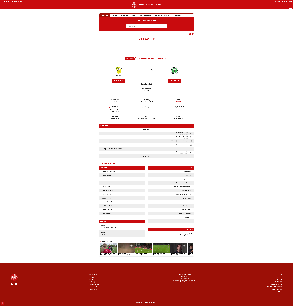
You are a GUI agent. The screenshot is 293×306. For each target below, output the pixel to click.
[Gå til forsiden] (146, 5)
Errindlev (118, 75)
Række (146, 99)
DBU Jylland (278, 282)
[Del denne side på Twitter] (193, 34)
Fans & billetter (17, 1)
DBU (281, 274)
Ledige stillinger (94, 284)
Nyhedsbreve (93, 274)
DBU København (276, 284)
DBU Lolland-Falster (274, 287)
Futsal (280, 291)
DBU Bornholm (277, 277)
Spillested (114, 106)
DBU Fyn (279, 279)
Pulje (179, 99)
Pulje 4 (178, 101)
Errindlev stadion (114, 108)
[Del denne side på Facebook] (190, 34)
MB (174, 75)
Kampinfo (129, 59)
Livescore (178, 15)
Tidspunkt (146, 116)
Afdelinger (92, 279)
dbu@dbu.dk (185, 282)
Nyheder (91, 277)
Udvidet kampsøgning (162, 15)
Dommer (179, 116)
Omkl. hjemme (179, 106)
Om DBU (3, 1)
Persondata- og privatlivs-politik (146, 302)
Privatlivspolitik (94, 287)
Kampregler (162, 59)
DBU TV (8, 1)
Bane (146, 106)
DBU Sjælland (277, 289)
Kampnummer (114, 99)
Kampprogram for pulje (145, 59)
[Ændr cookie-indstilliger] (2, 303)
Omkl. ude (114, 116)
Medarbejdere (93, 282)
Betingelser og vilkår (95, 291)
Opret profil (288, 1)
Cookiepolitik (93, 289)
